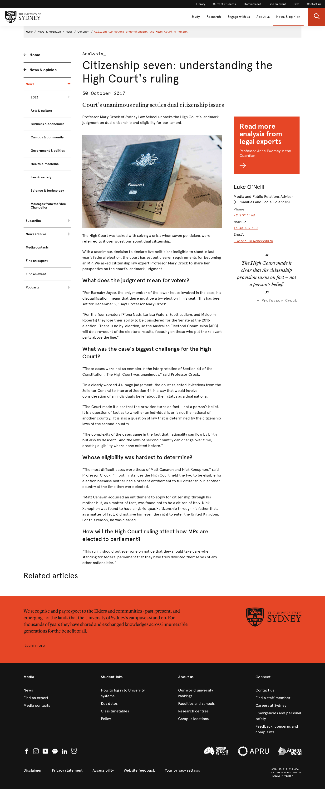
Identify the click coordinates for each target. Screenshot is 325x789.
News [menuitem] (30, 84)
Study (196, 17)
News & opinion (288, 17)
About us (263, 17)
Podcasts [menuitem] (32, 287)
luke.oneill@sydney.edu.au (253, 241)
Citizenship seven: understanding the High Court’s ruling (140, 31)
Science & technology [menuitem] (47, 191)
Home (29, 31)
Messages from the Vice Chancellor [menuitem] (48, 205)
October (83, 31)
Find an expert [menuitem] (37, 261)
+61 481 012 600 (246, 228)
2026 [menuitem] (34, 97)
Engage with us (238, 17)
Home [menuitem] (35, 55)
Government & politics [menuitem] (48, 151)
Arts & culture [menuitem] (41, 111)
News (69, 31)
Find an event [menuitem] (36, 274)
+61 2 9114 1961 (244, 215)
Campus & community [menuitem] (47, 137)
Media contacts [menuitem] (37, 247)
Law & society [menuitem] (41, 177)
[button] (316, 17)
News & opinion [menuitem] (43, 70)
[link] (200, 4)
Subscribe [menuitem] (33, 221)
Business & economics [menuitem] (47, 124)
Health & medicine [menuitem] (45, 164)
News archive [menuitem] (36, 234)
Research (214, 17)
